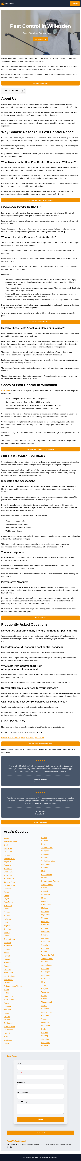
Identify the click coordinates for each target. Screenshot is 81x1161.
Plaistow (44, 935)
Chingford (45, 948)
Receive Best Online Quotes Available (40, 449)
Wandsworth (8, 979)
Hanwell (7, 915)
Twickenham (8, 1030)
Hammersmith (9, 878)
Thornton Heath (47, 958)
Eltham (44, 999)
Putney (6, 966)
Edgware (7, 926)
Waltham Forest (47, 884)
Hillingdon (45, 851)
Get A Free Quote (40, 822)
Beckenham (45, 978)
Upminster (45, 1046)
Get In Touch (40, 1133)
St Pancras (8, 905)
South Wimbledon (48, 861)
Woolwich (45, 992)
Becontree (45, 1009)
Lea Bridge (8, 1040)
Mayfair (6, 899)
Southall (7, 983)
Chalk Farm (8, 872)
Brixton (6, 1036)
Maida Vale (39, 737)
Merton (44, 871)
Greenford (7, 929)
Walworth (7, 1010)
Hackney (7, 1016)
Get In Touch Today (40, 83)
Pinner (6, 1003)
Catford (44, 952)
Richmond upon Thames (13, 986)
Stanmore (7, 959)
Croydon (44, 989)
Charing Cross (9, 939)
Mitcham (44, 908)
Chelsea (7, 912)
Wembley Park (9, 858)
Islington (7, 949)
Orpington (45, 1039)
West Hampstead (13, 737)
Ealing (6, 895)
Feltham (44, 901)
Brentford (7, 942)
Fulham (6, 932)
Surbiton (44, 928)
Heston (6, 1013)
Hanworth (45, 911)
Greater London (47, 965)
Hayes (6, 1043)
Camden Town (9, 882)
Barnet (6, 989)
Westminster (8, 946)
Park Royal (30, 737)
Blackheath (45, 942)
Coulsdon (45, 1015)
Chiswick (7, 889)
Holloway (7, 919)
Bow (43, 844)
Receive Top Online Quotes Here (40, 322)
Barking (44, 995)
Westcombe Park (47, 955)
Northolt (7, 956)
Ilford (43, 982)
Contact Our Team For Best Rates (40, 200)
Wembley (7, 865)
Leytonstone (46, 915)
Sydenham (45, 945)
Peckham (44, 841)
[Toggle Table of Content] (21, 91)
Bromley (44, 868)
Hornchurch (45, 1042)
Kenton (6, 892)
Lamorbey (45, 1022)
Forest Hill (45, 925)
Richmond (7, 993)
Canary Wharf (46, 874)
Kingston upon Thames (50, 881)
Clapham (7, 1006)
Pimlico (6, 952)
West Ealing (8, 902)
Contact (75, 3)
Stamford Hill (9, 996)
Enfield (44, 888)
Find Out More (40, 618)
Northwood (45, 864)
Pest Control (6, 391)
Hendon (7, 855)
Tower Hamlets (47, 847)
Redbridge (45, 968)
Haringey (7, 969)
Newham (44, 962)
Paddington (8, 868)
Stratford (44, 891)
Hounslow (7, 1020)
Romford (44, 1032)
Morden (44, 898)
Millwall (44, 878)
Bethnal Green (9, 1026)
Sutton (43, 985)
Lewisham (45, 938)
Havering (44, 1036)
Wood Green (8, 973)
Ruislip (44, 837)
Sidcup (44, 1019)
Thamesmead (46, 1002)
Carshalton (45, 975)
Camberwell (8, 1023)
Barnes (6, 922)
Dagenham (45, 1026)
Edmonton (45, 857)
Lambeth (7, 1033)
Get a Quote (39, 39)
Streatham (45, 854)
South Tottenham (10, 999)
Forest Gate (45, 931)
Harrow (6, 909)
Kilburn (4, 737)
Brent (23, 737)
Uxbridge (44, 918)
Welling (44, 1005)
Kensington (8, 875)
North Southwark (10, 976)
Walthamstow (46, 905)
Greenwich (45, 921)
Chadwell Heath (47, 1012)
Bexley (44, 1029)
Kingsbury (7, 862)
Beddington (45, 972)
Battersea (7, 963)
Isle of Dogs (45, 894)
